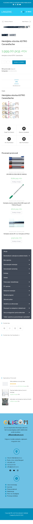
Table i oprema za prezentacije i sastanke (17, 317)
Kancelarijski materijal (17, 264)
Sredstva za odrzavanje (17, 304)
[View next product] (30, 21)
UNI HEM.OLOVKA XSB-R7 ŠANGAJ (16, 174)
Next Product (25, 21)
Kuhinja (17, 273)
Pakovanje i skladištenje (17, 282)
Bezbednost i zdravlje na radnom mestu (17, 256)
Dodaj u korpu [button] (16, 181)
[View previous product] (3, 21)
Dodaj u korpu (19, 62)
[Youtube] (20, 4)
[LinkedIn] (18, 4)
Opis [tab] (16, 81)
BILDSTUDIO (19, 515)
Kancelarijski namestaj (17, 269)
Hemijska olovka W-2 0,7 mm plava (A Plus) (16, 234)
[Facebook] (13, 4)
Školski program (17, 295)
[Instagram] (16, 4)
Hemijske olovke (12, 71)
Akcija (5, 251)
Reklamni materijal (17, 291)
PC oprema (17, 286)
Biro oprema (17, 260)
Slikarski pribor (8, 299)
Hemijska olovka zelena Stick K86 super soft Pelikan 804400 (16, 204)
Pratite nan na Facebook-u (11, 335)
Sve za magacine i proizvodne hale (17, 312)
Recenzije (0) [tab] (16, 85)
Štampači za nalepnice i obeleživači (17, 308)
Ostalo (6, 277)
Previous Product (9, 21)
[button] (29, 26)
